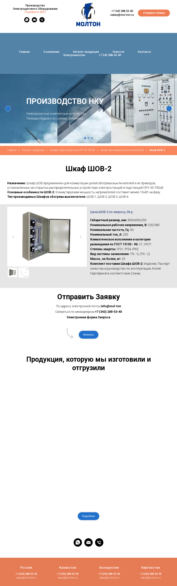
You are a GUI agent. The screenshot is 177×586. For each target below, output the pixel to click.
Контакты (144, 51)
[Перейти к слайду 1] (85, 138)
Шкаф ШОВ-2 (157, 150)
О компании (51, 51)
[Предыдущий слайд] (8, 108)
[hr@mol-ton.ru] (34, 21)
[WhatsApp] (26, 21)
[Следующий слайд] (169, 108)
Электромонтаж (74, 55)
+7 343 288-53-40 (110, 55)
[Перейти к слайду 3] (92, 138)
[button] (88, 335)
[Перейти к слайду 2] (88, 138)
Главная (24, 51)
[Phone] (42, 21)
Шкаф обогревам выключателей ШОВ (122, 150)
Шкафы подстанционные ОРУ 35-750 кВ (72, 150)
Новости (118, 51)
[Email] (88, 542)
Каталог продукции (86, 51)
